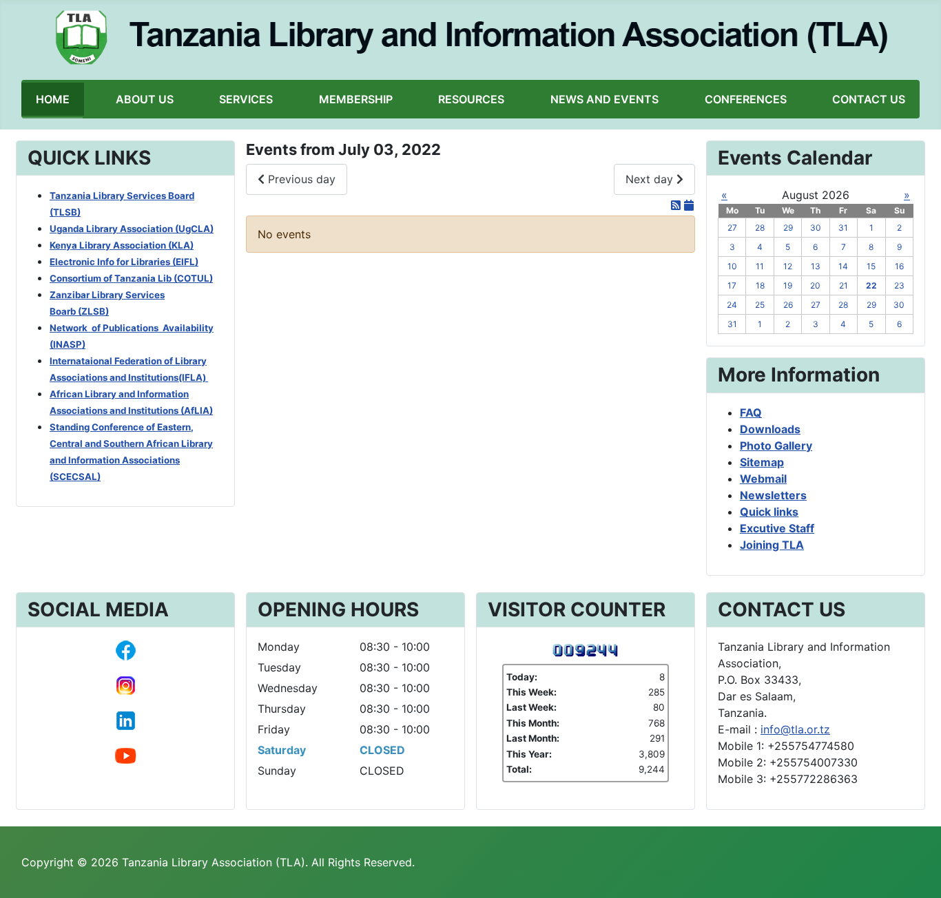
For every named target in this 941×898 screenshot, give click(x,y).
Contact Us (868, 99)
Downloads (770, 429)
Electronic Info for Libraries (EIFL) (124, 261)
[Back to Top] (917, 872)
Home (53, 99)
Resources (471, 99)
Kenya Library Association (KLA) (122, 245)
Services (246, 99)
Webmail (763, 478)
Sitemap (762, 462)
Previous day (300, 179)
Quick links (769, 512)
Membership (356, 99)
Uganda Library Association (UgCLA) (132, 228)
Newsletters (773, 495)
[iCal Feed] (689, 205)
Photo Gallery (776, 445)
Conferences (746, 99)
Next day (650, 179)
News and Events (604, 99)
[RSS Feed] (677, 205)
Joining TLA (772, 545)
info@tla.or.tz (795, 729)
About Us (145, 99)
